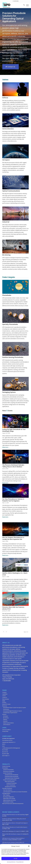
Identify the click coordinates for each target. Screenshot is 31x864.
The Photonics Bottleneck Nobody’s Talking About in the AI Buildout (13, 466)
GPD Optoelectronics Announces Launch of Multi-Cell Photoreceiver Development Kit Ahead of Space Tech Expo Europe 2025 (15, 844)
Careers (4, 695)
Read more (5, 447)
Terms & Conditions (6, 729)
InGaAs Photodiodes (7, 773)
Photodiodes (5, 768)
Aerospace (5, 716)
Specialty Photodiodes (7, 788)
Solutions (5, 79)
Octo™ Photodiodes (11, 785)
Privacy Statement (19, 862)
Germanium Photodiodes (8, 771)
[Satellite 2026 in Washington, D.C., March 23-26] (15, 565)
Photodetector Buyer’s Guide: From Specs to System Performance (14, 708)
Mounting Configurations (8, 796)
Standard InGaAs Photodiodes (11, 774)
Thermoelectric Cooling (8, 802)
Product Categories (8, 277)
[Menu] (27, 5)
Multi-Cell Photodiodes (10, 781)
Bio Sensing (5, 717)
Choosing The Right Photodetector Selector (12, 711)
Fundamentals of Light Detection (10, 712)
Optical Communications (8, 723)
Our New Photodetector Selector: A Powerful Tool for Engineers (13, 500)
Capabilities (4, 694)
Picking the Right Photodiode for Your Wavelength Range (13, 814)
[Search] (23, 5)
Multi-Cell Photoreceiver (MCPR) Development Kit (12, 803)
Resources (4, 706)
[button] (29, 846)
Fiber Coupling (6, 795)
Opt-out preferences (11, 862)
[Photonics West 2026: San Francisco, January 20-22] (15, 599)
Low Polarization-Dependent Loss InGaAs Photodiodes (15, 791)
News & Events (5, 699)
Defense (5, 719)
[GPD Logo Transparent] (12, 5)
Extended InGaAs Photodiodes (11, 776)
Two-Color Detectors (7, 790)
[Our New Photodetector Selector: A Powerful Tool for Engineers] (15, 491)
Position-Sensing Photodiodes (9, 779)
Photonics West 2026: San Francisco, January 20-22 (12, 834)
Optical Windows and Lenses (9, 800)
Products (4, 702)
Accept (15, 858)
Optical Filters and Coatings (9, 798)
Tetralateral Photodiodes (10, 786)
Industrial (5, 721)
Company (4, 692)
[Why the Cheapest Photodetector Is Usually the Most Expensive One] (15, 529)
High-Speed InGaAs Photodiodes (12, 778)
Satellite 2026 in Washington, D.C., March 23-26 (12, 831)
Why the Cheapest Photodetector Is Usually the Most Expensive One (13, 538)
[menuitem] (23, 5)
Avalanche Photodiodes (8, 769)
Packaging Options (6, 793)
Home (3, 700)
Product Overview (6, 766)
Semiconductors (6, 724)
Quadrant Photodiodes (12, 783)
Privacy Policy (5, 731)
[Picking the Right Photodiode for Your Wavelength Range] (15, 421)
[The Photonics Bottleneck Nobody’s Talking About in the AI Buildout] (15, 457)
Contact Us (4, 697)
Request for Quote (6, 704)
